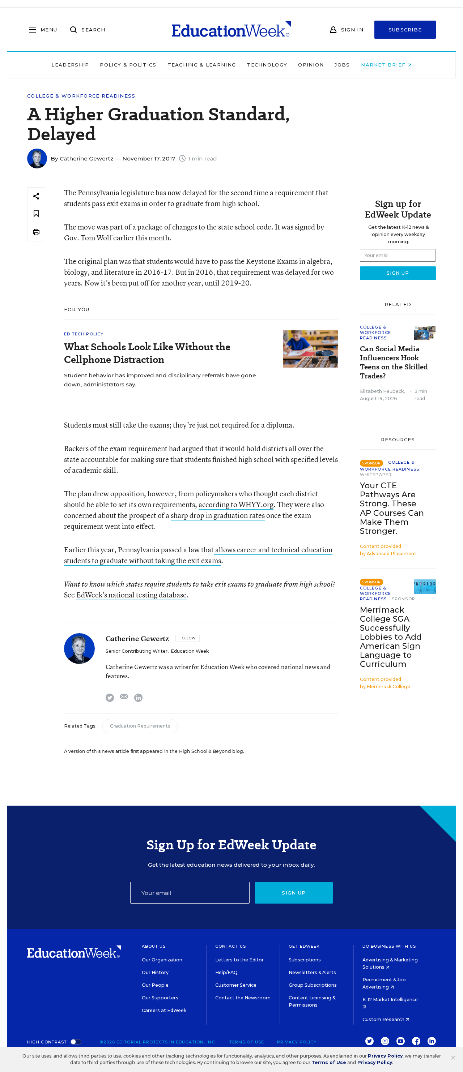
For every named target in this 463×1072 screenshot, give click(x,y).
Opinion (311, 65)
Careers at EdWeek (164, 1010)
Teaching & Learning (201, 65)
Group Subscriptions (313, 985)
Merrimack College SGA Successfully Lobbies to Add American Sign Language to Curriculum (391, 637)
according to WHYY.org (236, 504)
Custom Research (383, 1019)
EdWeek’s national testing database (131, 595)
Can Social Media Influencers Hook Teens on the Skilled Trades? (394, 362)
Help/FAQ (226, 972)
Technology (267, 65)
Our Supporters (160, 997)
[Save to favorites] (36, 214)
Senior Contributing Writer (136, 651)
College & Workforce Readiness (81, 96)
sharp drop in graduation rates (218, 515)
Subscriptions (305, 959)
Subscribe (405, 30)
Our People (155, 985)
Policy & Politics (128, 65)
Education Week (190, 651)
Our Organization (162, 959)
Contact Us (230, 946)
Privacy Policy (297, 1042)
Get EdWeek (304, 946)
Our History (155, 972)
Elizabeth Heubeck (382, 391)
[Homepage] (231, 29)
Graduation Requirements (140, 726)
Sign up (294, 893)
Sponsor (403, 598)
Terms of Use (246, 1042)
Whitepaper (376, 474)
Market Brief (384, 65)
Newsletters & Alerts (312, 972)
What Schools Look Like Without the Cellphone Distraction (147, 353)
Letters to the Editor (239, 959)
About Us (154, 946)
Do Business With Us (389, 946)
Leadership (70, 65)
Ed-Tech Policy (83, 333)
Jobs (342, 65)
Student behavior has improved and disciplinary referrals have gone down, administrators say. (160, 380)
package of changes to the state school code (204, 227)
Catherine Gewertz (87, 158)
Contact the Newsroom (243, 997)
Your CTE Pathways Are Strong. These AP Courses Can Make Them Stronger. (392, 508)
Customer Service (235, 985)
